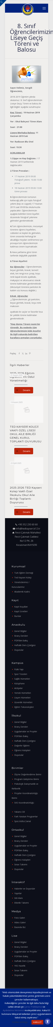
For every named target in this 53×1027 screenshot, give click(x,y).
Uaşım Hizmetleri (22, 697)
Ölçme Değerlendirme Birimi (27, 774)
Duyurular (19, 650)
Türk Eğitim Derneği (23, 572)
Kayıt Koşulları (21, 606)
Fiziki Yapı (18, 669)
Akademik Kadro (22, 591)
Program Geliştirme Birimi (26, 779)
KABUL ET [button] (37, 1022)
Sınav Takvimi (20, 864)
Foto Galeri (19, 917)
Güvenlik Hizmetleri (23, 702)
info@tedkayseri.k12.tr (28, 528)
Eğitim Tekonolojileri (24, 707)
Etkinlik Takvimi (21, 902)
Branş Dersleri (21, 635)
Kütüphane (19, 683)
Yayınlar (18, 893)
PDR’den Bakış (21, 736)
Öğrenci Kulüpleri (22, 750)
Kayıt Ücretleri (21, 611)
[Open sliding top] (3, 3)
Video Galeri (20, 922)
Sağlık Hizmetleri (22, 678)
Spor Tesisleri (20, 674)
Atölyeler (18, 688)
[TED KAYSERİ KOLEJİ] (27, 8)
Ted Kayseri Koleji (22, 577)
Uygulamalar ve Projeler (25, 731)
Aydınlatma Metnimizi (13, 1010)
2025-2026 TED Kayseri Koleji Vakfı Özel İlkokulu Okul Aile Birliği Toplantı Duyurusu (26, 495)
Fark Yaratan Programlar (26, 816)
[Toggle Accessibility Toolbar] (47, 1021)
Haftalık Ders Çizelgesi (24, 645)
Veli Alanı (18, 898)
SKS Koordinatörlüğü (24, 802)
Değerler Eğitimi (21, 745)
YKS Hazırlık (19, 965)
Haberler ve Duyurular (24, 888)
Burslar (17, 616)
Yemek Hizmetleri (22, 692)
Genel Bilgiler (20, 631)
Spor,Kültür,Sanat (22, 821)
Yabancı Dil (19, 811)
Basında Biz (19, 927)
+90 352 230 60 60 (28, 524)
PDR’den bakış (21, 640)
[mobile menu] (44, 8)
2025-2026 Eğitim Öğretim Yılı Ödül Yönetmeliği (22, 377)
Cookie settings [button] (20, 1022)
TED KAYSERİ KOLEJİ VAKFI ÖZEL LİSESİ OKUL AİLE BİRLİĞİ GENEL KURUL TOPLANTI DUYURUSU (26, 434)
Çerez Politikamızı (33, 1006)
